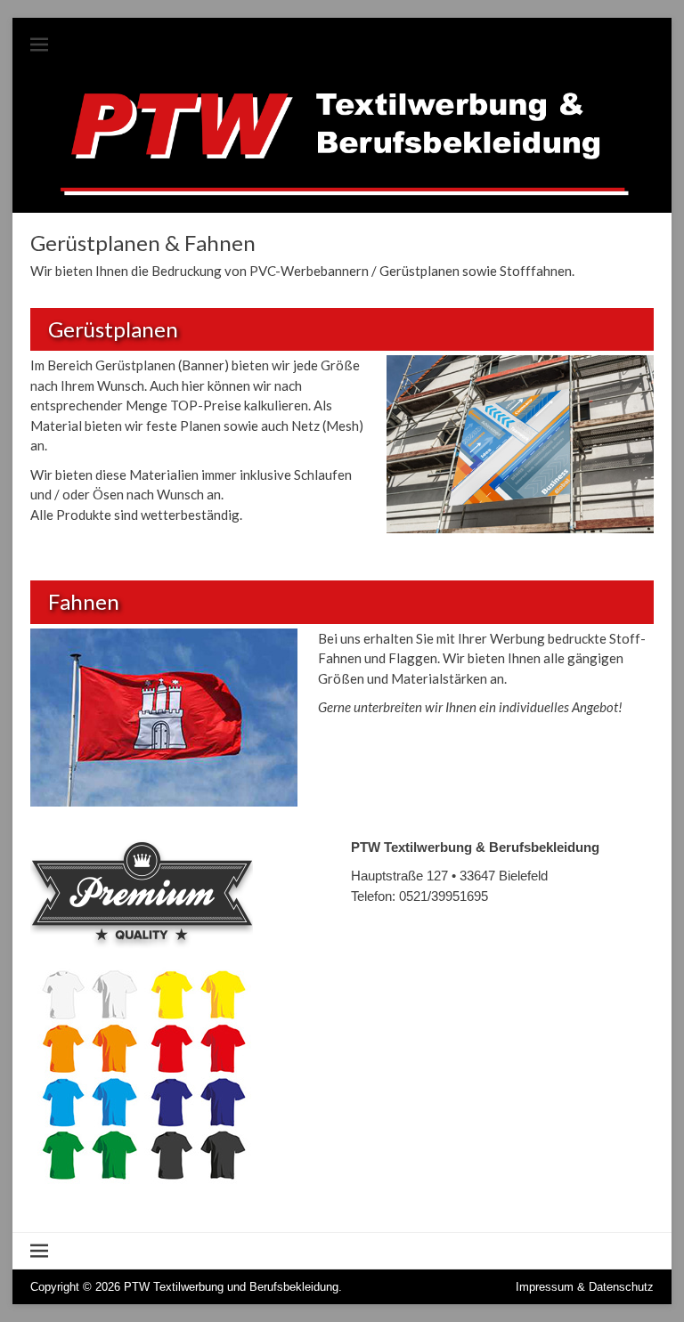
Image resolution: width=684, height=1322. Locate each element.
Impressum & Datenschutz (585, 1287)
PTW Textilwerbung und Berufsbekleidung (231, 1287)
